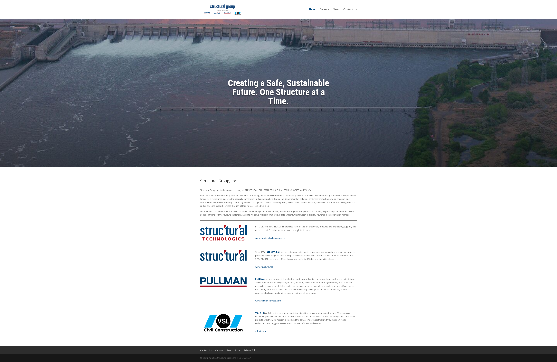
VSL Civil (259, 313)
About (312, 9)
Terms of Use (233, 350)
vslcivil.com (260, 331)
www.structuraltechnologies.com (270, 238)
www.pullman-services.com (268, 300)
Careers (324, 9)
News (336, 9)
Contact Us (350, 9)
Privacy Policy (251, 350)
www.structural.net (264, 266)
